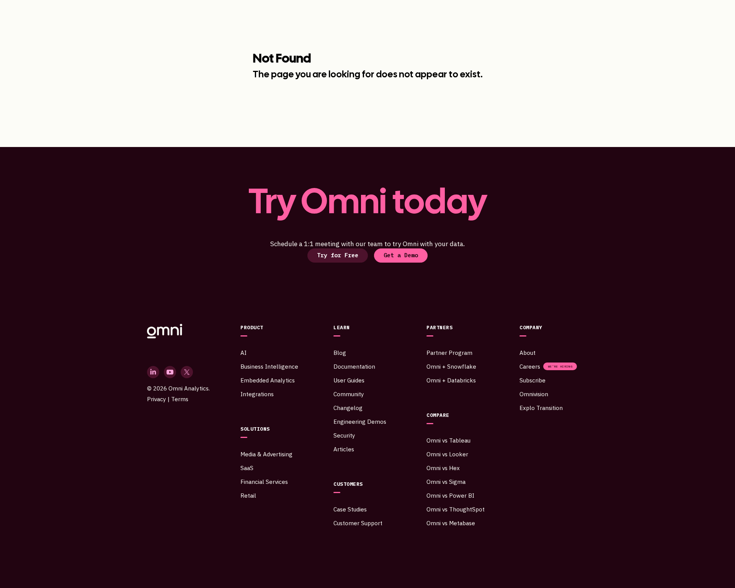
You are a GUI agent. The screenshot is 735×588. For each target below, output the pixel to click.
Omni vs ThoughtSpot (455, 509)
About (527, 352)
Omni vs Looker (447, 454)
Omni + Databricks (451, 380)
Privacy (156, 399)
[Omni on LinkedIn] (153, 372)
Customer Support (357, 523)
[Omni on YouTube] (170, 372)
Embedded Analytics (267, 380)
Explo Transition (541, 408)
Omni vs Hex (443, 468)
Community (348, 394)
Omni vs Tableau (448, 440)
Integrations (257, 394)
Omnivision (533, 394)
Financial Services (264, 481)
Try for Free (337, 255)
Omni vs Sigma (446, 481)
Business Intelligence (269, 366)
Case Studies (350, 509)
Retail (248, 495)
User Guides (348, 380)
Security (344, 435)
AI (243, 352)
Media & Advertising (266, 454)
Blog (339, 352)
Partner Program (449, 352)
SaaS (246, 468)
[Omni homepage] (178, 331)
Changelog (348, 408)
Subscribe (532, 380)
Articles (343, 449)
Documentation (354, 366)
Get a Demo (401, 255)
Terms (179, 399)
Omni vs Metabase (450, 523)
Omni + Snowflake (451, 366)
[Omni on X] (187, 372)
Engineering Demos (359, 421)
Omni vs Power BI (450, 495)
